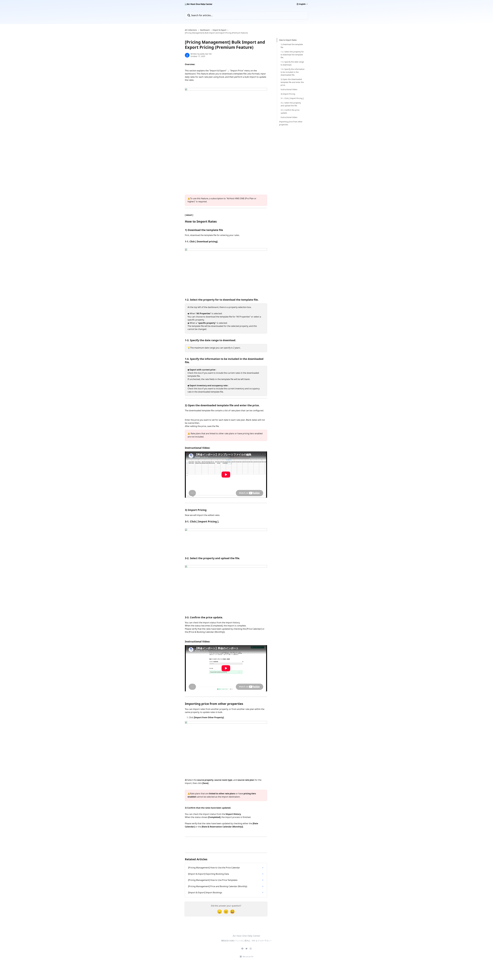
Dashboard (205, 30)
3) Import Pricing (288, 94)
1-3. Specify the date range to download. (292, 63)
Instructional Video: (289, 89)
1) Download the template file (292, 45)
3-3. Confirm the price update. (290, 111)
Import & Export (219, 30)
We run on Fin (248, 956)
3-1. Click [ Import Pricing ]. (292, 98)
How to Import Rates (288, 40)
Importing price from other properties (290, 123)
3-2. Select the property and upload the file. (291, 104)
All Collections (191, 30)
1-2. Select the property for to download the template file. (292, 54)
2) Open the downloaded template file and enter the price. (292, 82)
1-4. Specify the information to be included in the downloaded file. (293, 72)
